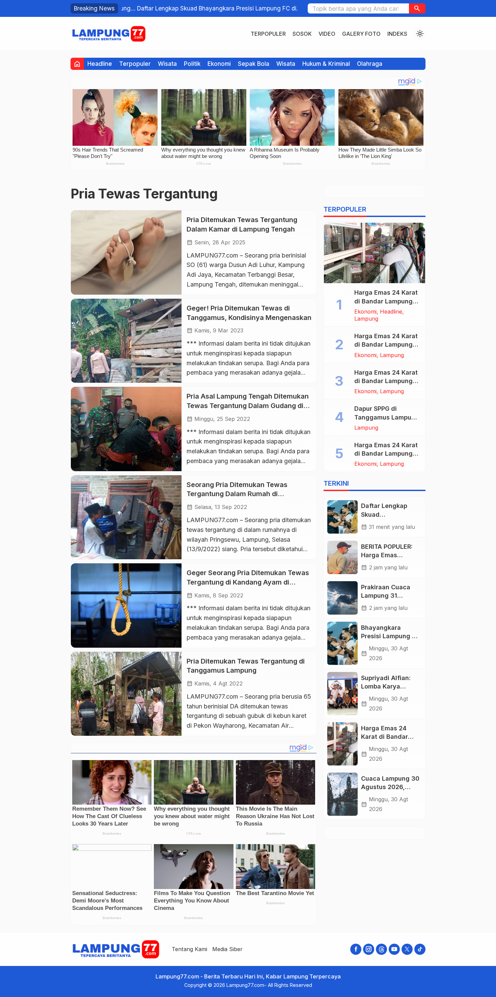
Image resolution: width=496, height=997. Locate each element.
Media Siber (227, 949)
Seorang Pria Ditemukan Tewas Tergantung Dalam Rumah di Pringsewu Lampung (237, 494)
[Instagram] (368, 949)
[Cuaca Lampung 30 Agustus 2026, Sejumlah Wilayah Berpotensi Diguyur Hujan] (342, 794)
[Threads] (381, 949)
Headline (99, 63)
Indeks (397, 33)
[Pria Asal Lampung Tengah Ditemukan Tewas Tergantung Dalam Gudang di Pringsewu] (126, 429)
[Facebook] (355, 949)
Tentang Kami (189, 949)
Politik (192, 63)
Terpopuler (268, 33)
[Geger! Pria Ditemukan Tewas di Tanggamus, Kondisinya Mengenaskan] (126, 341)
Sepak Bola (253, 63)
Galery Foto (361, 33)
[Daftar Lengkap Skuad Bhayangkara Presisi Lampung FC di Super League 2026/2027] (342, 517)
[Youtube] (394, 949)
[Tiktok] (419, 949)
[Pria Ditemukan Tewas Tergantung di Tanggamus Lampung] (126, 694)
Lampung (366, 318)
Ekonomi (219, 63)
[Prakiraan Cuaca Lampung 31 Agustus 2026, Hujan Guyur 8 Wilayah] (342, 598)
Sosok (302, 33)
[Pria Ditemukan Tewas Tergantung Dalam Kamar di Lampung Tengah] (126, 252)
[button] (417, 8)
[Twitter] (407, 949)
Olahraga (369, 63)
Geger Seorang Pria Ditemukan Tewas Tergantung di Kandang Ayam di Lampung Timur (248, 582)
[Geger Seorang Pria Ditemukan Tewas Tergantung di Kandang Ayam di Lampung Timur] (126, 605)
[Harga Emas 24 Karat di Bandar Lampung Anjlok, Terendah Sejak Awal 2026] (374, 253)
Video (327, 33)
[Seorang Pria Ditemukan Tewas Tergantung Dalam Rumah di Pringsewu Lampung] (126, 517)
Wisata (167, 63)
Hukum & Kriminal (326, 63)
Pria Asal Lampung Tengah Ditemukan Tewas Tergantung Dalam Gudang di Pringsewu (248, 405)
